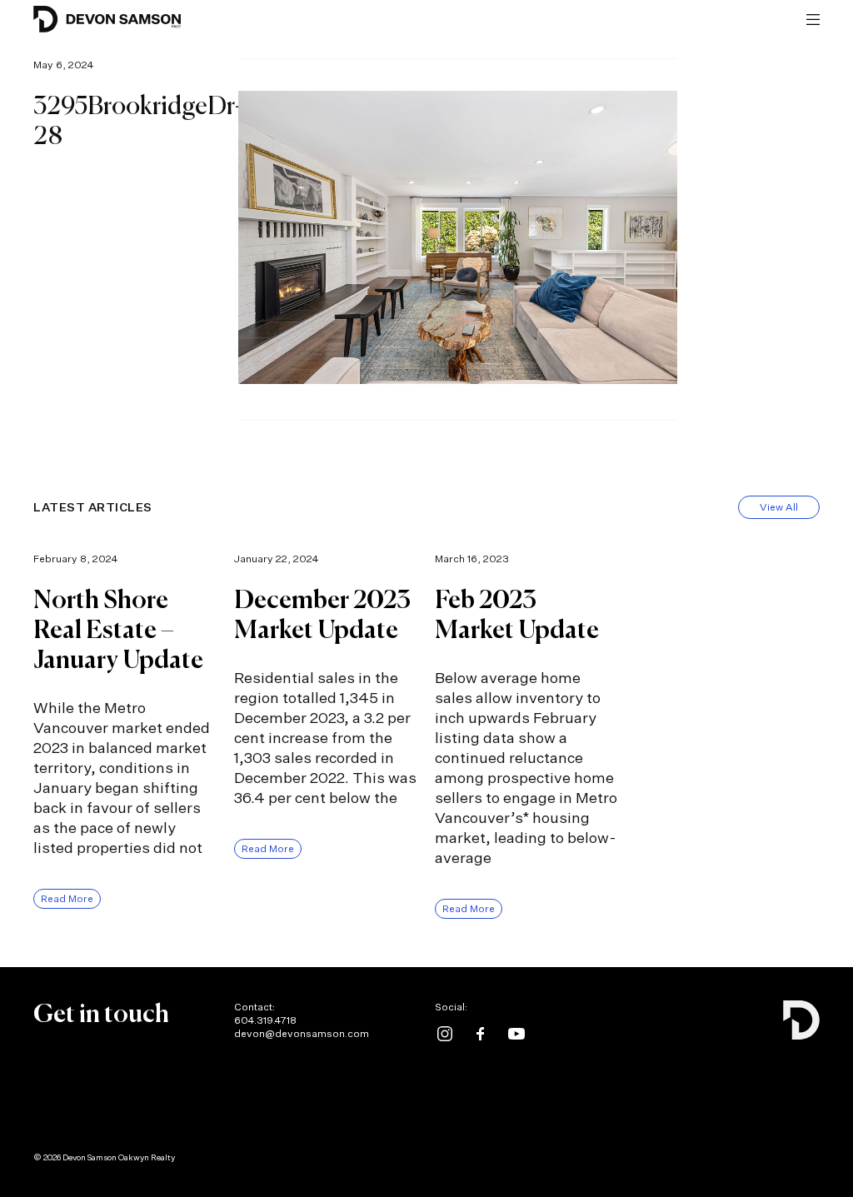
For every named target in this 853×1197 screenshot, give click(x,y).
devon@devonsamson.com (301, 1033)
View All (779, 507)
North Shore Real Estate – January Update (118, 631)
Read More (67, 898)
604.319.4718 (265, 1020)
